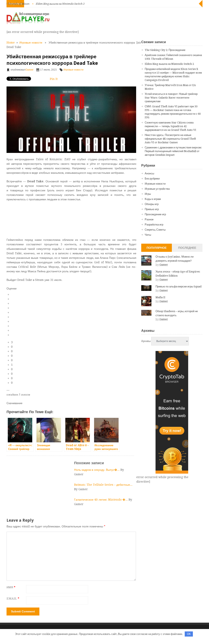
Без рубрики (152, 178)
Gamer (29, 69)
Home (11, 42)
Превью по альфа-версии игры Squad (178, 286)
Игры (148, 193)
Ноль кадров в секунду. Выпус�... (97, 469)
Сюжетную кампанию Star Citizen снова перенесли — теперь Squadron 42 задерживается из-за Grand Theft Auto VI (170, 126)
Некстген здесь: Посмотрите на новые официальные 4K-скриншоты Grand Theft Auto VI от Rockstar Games (170, 138)
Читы (148, 234)
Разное (149, 219)
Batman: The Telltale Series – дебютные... (103, 484)
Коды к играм (153, 199)
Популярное (157, 247)
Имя (11, 587)
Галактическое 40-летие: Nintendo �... (101, 499)
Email (13, 598)
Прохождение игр (155, 214)
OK (189, 634)
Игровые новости (30, 42)
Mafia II (160, 297)
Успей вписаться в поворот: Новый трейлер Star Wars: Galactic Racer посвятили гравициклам (171, 97)
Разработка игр (154, 224)
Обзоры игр (152, 204)
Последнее (187, 247)
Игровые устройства (157, 188)
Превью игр (152, 209)
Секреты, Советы (155, 229)
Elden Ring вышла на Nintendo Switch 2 (50, 3)
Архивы (146, 341)
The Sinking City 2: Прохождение (165, 50)
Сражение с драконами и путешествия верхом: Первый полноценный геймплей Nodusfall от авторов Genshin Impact (173, 151)
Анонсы (149, 173)
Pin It (54, 79)
